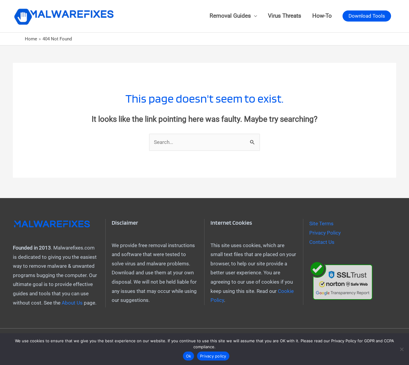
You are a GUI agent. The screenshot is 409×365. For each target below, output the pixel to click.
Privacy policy (213, 356)
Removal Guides (230, 16)
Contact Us (321, 242)
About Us (72, 303)
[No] (402, 349)
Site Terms (321, 223)
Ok (188, 356)
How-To (322, 16)
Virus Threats (284, 16)
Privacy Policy (325, 233)
